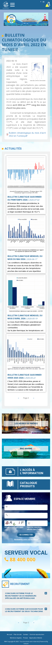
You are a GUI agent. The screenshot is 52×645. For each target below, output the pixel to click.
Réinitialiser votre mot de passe (26, 539)
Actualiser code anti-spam (13, 527)
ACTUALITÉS (13, 148)
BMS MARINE (26, 448)
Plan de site (18, 634)
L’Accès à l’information (31, 471)
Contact (25, 634)
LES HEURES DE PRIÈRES (26, 423)
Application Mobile (35, 638)
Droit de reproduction (37, 634)
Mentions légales (16, 638)
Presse (25, 638)
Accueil (9, 634)
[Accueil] (5, 5)
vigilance (48, 3)
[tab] (26, 596)
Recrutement (20, 584)
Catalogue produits (28, 484)
